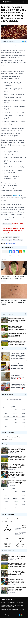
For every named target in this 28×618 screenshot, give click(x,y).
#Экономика (8, 237)
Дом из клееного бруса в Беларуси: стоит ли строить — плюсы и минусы (17, 321)
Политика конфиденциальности (9, 609)
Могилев (4, 439)
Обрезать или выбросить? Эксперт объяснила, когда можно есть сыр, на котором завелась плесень (18, 356)
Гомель (10, 439)
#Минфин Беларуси (7, 240)
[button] (23, 41)
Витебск (19, 437)
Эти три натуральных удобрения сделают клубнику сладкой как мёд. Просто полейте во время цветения (16, 329)
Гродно (14, 437)
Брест (8, 437)
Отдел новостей (10, 243)
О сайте (3, 612)
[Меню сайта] (23, 2)
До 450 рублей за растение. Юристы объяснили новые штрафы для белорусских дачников (17, 343)
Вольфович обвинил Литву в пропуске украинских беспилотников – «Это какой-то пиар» (17, 483)
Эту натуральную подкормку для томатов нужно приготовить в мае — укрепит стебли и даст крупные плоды (17, 337)
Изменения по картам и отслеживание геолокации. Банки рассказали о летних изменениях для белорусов (16, 475)
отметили (17, 195)
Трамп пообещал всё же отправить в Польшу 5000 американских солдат (16, 466)
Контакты (21, 609)
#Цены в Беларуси (18, 240)
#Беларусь (16, 237)
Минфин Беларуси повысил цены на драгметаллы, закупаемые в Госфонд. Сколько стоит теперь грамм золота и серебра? (13, 228)
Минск (4, 437)
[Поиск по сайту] (26, 2)
